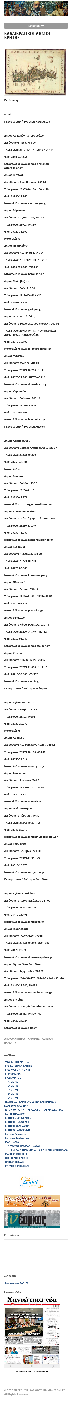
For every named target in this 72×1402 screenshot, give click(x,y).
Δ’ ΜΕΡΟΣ (13, 1093)
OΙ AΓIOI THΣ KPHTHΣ (17, 1061)
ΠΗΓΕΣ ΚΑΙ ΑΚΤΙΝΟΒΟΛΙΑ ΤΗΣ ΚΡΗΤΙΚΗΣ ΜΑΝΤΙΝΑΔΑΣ (38, 1149)
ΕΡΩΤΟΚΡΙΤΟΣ (13, 1077)
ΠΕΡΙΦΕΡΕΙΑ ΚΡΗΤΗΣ (16, 1158)
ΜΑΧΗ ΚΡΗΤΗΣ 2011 (16, 1154)
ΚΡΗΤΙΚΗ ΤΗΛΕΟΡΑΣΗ (17, 1121)
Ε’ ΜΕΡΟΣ (13, 1097)
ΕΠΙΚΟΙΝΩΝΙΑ (12, 1073)
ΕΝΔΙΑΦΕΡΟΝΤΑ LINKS (17, 1069)
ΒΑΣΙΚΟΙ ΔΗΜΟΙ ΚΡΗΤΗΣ (18, 1065)
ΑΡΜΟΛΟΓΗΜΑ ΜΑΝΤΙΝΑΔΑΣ (24, 1145)
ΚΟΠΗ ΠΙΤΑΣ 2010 (15, 1113)
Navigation (34, 25)
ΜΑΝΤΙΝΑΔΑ (12, 1141)
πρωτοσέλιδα (25, 1371)
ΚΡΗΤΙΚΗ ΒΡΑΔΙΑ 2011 (17, 1125)
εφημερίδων (42, 1371)
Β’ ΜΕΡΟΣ (13, 1085)
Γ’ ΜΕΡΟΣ (13, 1089)
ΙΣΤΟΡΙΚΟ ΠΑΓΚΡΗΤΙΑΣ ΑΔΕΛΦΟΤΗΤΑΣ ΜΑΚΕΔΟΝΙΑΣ (34, 1109)
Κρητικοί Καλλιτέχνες (17, 1137)
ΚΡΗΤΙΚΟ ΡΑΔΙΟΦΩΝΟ (17, 1129)
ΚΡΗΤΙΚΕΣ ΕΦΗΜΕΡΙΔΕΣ (18, 1117)
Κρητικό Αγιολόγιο (15, 1133)
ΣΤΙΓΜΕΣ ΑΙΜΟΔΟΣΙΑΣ (17, 1166)
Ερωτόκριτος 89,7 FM (16, 1282)
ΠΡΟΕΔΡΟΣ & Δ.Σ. (14, 1162)
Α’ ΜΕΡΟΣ (13, 1081)
